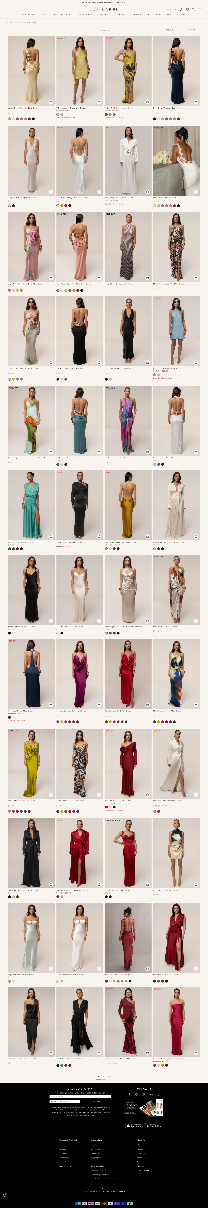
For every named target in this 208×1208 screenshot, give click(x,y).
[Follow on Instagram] (136, 1094)
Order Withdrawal (65, 1166)
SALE (169, 15)
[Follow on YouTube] (151, 1094)
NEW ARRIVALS (28, 15)
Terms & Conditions (98, 1166)
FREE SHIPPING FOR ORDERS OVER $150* (104, 2)
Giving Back (95, 1149)
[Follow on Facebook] (129, 1094)
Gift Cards (141, 1153)
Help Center (95, 1145)
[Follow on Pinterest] (143, 1094)
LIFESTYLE (182, 15)
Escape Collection (62, 15)
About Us (140, 1166)
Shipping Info (96, 1157)
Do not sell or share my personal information (107, 1179)
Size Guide (63, 1149)
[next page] (109, 1077)
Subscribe (96, 1101)
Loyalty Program (143, 1170)
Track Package (64, 1157)
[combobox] (175, 30)
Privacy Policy (79, 1115)
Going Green (95, 1153)
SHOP (43, 15)
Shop (17, 22)
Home (9, 22)
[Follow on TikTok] (158, 1094)
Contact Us (63, 1153)
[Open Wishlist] (187, 9)
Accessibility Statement (99, 1174)
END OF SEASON (85, 15)
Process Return (64, 1162)
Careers (139, 1162)
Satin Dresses (30, 22)
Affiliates (140, 1149)
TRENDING (137, 15)
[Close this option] (5, 1195)
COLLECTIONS (154, 15)
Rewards (62, 1145)
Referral (139, 1157)
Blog (139, 1145)
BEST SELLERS (105, 15)
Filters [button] (193, 30)
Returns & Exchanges (98, 1170)
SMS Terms (90, 1115)
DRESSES (122, 15)
